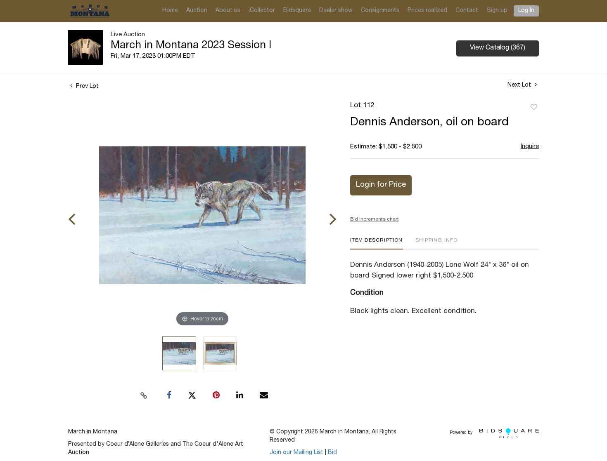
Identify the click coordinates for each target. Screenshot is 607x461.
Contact (466, 11)
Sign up (497, 11)
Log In (526, 11)
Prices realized (427, 11)
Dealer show (336, 11)
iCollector (262, 11)
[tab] (376, 243)
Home (170, 11)
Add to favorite (534, 107)
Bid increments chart (374, 219)
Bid (332, 453)
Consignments (380, 11)
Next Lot (520, 85)
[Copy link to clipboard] (144, 395)
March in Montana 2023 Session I (191, 45)
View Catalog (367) (497, 48)
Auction (196, 11)
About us (228, 11)
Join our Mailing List (296, 453)
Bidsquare (297, 11)
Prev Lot (86, 86)
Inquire (530, 146)
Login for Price (381, 185)
